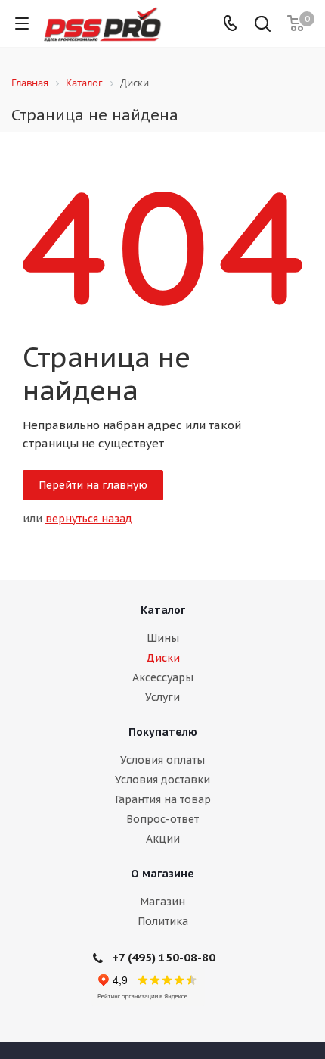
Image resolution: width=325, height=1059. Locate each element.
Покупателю (162, 732)
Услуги (162, 697)
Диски (163, 658)
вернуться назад (88, 518)
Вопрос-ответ (162, 819)
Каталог (163, 610)
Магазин (162, 901)
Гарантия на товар (163, 799)
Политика (163, 921)
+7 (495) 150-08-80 (163, 957)
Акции (163, 839)
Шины (163, 638)
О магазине (162, 873)
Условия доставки (162, 779)
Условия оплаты (162, 760)
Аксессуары (162, 677)
